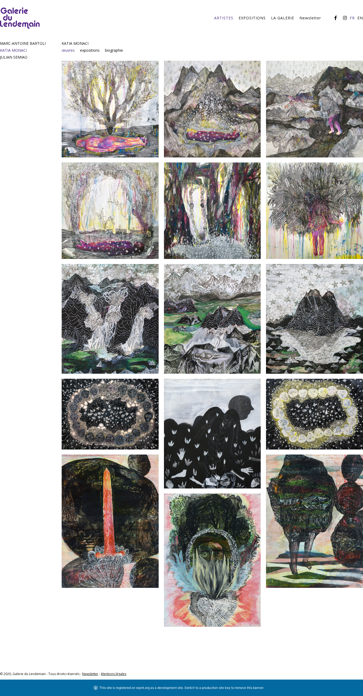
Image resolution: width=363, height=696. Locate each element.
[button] (71, 50)
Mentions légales (113, 674)
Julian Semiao (13, 57)
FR (352, 18)
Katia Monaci (13, 50)
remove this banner (249, 688)
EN (360, 18)
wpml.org (143, 688)
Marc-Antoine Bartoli (23, 43)
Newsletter (90, 674)
